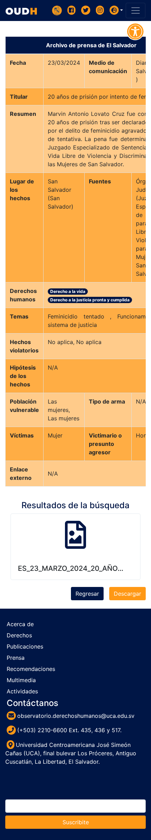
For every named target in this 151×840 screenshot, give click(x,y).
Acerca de (20, 624)
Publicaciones (25, 646)
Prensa (16, 657)
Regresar (87, 593)
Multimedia (21, 680)
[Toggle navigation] (135, 10)
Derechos (19, 635)
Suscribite (76, 822)
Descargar (127, 593)
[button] (116, 10)
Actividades (22, 691)
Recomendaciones (31, 668)
